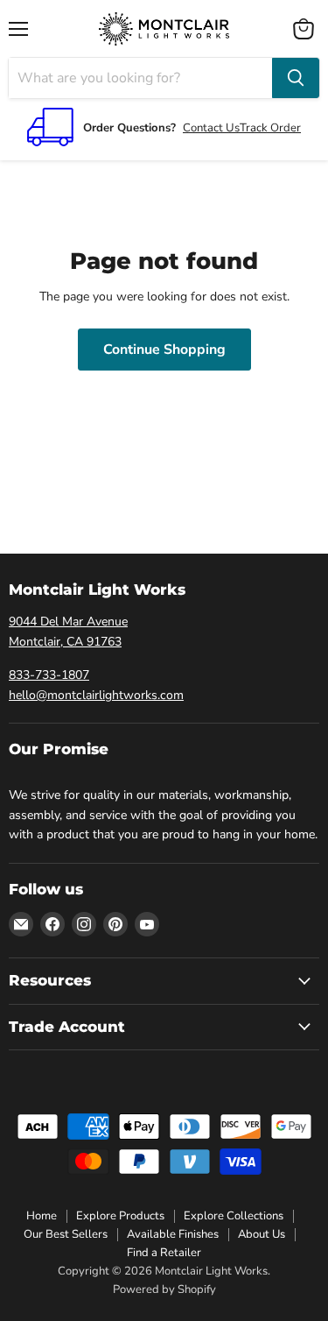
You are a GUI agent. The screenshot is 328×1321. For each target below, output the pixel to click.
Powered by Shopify (164, 1289)
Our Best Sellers (66, 1234)
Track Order (270, 128)
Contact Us (211, 128)
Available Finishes (173, 1234)
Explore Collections (233, 1216)
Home (41, 1216)
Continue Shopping (164, 349)
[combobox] (140, 78)
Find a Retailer (164, 1253)
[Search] (295, 78)
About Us (261, 1234)
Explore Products (120, 1216)
